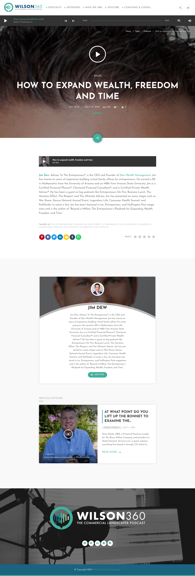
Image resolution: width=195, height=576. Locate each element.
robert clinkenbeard (106, 224)
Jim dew (88, 224)
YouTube (113, 7)
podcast (73, 227)
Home (128, 31)
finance (57, 227)
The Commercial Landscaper (107, 570)
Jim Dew (74, 107)
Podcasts (54, 7)
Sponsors (73, 7)
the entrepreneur (61, 224)
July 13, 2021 (92, 107)
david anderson (128, 224)
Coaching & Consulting (138, 7)
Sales (137, 31)
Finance (49, 454)
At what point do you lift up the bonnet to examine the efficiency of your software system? (126, 421)
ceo (66, 227)
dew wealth (102, 227)
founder (78, 224)
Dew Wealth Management (135, 175)
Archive (97, 374)
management (86, 227)
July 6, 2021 (129, 428)
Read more (111, 452)
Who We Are (93, 7)
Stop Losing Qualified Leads (28, 19)
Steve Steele (111, 428)
